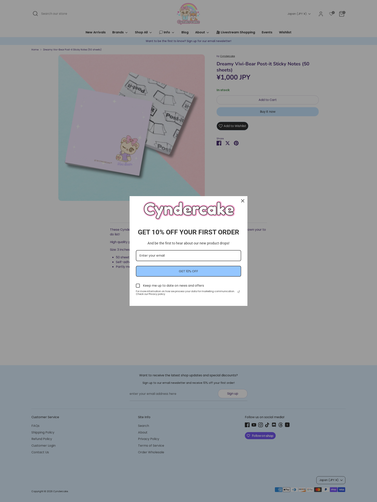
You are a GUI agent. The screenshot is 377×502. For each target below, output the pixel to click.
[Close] (242, 201)
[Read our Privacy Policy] (238, 291)
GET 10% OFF (188, 271)
